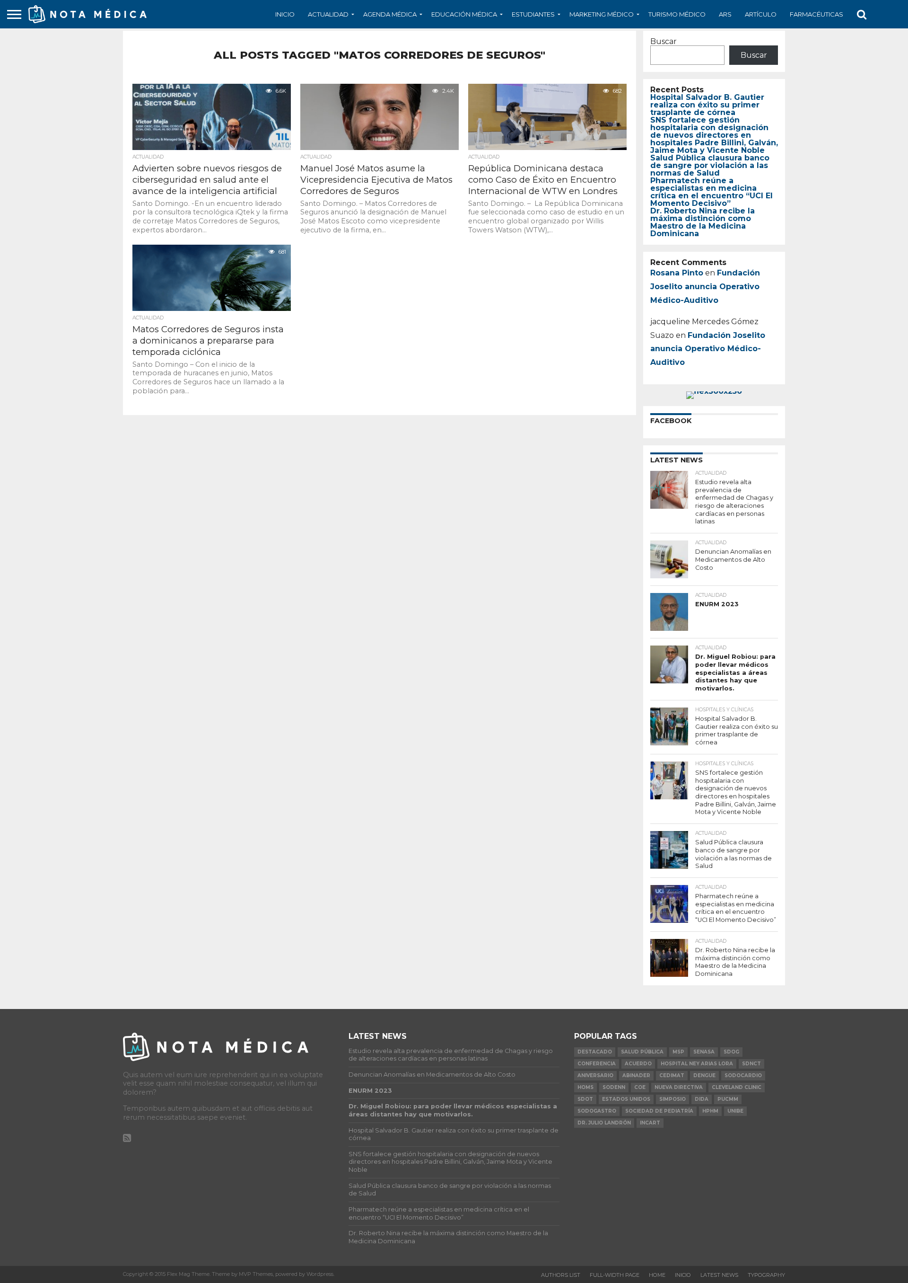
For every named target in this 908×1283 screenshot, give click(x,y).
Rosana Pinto (676, 272)
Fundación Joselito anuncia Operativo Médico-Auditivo (705, 286)
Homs (585, 1087)
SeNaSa (704, 1052)
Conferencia (596, 1064)
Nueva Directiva (679, 1087)
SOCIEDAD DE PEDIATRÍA (659, 1111)
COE (640, 1087)
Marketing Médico (601, 14)
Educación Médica (464, 14)
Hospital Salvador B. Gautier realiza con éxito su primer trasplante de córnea (707, 105)
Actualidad (328, 14)
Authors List (560, 1275)
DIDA (701, 1099)
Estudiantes (533, 14)
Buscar (663, 41)
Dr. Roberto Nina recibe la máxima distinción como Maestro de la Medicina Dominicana (702, 222)
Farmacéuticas (816, 14)
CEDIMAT (671, 1075)
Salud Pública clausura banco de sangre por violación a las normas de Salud (709, 165)
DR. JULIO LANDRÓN (604, 1123)
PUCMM (727, 1099)
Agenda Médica (390, 14)
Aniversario (595, 1075)
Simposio (672, 1099)
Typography (766, 1275)
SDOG (731, 1052)
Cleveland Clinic (736, 1087)
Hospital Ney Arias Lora (697, 1064)
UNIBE (735, 1111)
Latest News (719, 1275)
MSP (678, 1052)
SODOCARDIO (743, 1075)
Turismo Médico (677, 14)
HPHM (710, 1111)
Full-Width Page (614, 1275)
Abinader (636, 1075)
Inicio (285, 14)
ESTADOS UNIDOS (626, 1099)
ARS (725, 14)
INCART (650, 1123)
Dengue (704, 1075)
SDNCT (751, 1064)
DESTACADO (594, 1052)
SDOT (585, 1099)
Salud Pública (642, 1052)
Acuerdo (638, 1064)
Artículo (761, 14)
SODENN (613, 1087)
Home (657, 1275)
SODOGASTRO (596, 1111)
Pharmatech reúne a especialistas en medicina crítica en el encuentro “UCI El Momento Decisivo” (711, 192)
